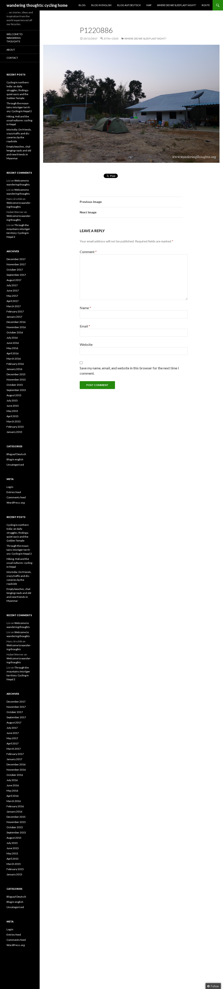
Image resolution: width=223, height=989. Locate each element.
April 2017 (13, 301)
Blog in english (15, 459)
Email (85, 326)
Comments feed (16, 497)
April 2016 (13, 353)
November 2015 (16, 379)
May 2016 (12, 348)
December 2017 (16, 259)
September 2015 (16, 390)
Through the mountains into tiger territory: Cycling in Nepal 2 (19, 107)
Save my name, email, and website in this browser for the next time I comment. (129, 370)
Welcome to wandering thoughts (14, 38)
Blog (82, 5)
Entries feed (14, 492)
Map (148, 5)
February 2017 (15, 311)
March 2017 (14, 306)
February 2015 (15, 426)
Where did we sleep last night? (176, 5)
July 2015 (12, 400)
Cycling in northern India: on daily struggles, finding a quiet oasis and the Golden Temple (18, 90)
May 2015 (12, 411)
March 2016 (14, 358)
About (11, 49)
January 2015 (14, 432)
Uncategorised (15, 464)
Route (206, 5)
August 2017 (14, 280)
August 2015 (14, 395)
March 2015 (14, 421)
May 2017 (12, 295)
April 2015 (13, 416)
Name (85, 308)
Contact (12, 57)
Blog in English (101, 5)
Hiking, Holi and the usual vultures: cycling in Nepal (19, 120)
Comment (88, 252)
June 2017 (13, 290)
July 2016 (12, 337)
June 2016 (13, 343)
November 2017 (16, 264)
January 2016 (14, 369)
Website (86, 344)
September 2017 (16, 274)
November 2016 (16, 327)
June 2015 (13, 405)
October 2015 (15, 384)
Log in (10, 487)
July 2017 (12, 285)
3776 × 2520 (111, 38)
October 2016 (15, 332)
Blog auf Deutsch (129, 5)
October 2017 (15, 269)
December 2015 (16, 374)
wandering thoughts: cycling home (37, 5)
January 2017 (14, 316)
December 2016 (16, 322)
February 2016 (15, 363)
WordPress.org (16, 502)
